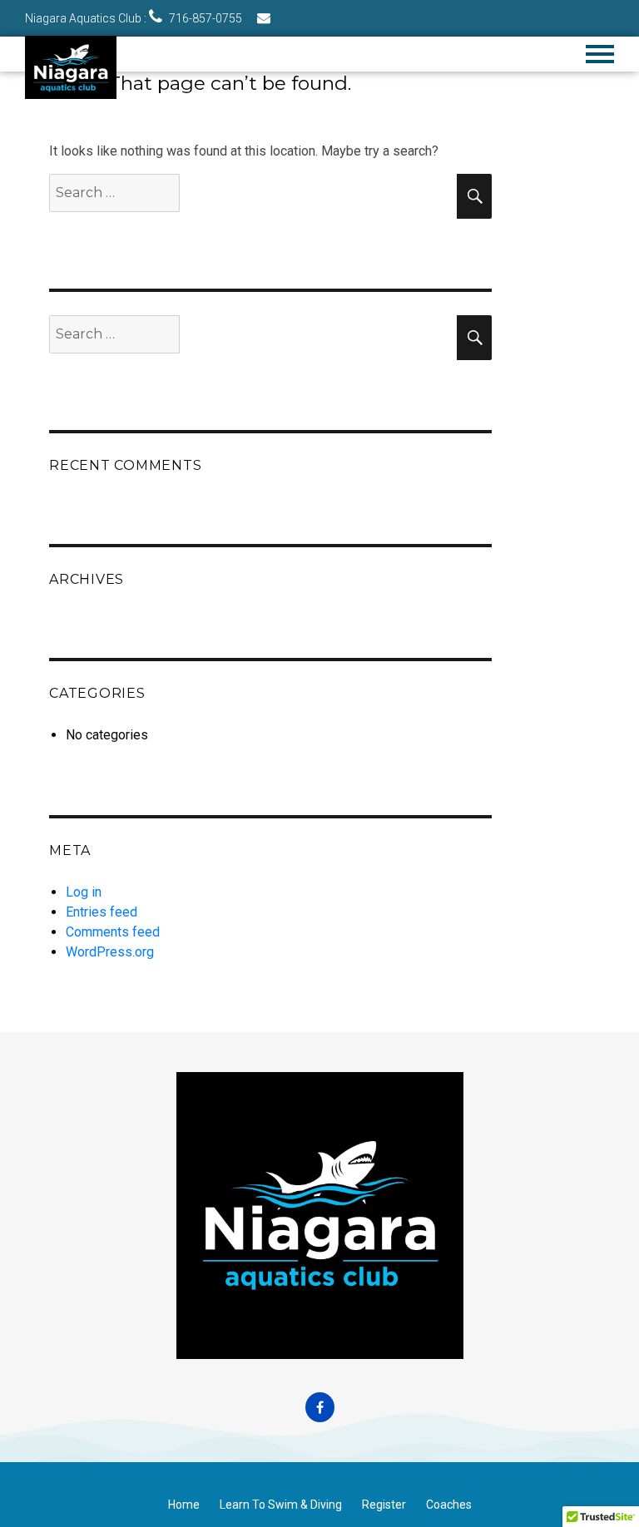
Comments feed (113, 932)
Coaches (449, 1504)
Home (184, 1504)
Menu (600, 54)
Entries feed (101, 912)
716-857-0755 (204, 18)
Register (384, 1504)
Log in (84, 892)
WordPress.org (110, 952)
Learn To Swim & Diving (281, 1504)
